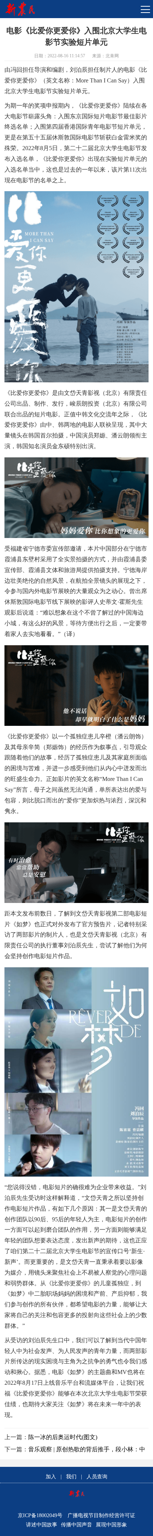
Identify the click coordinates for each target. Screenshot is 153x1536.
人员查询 (97, 1476)
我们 (71, 1476)
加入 (51, 1476)
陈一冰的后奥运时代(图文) (62, 1437)
